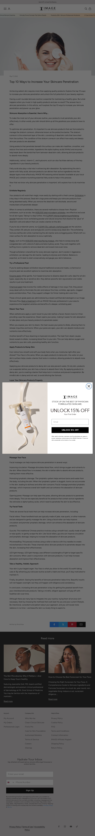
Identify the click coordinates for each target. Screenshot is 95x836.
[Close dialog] (89, 386)
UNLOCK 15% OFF (70, 430)
